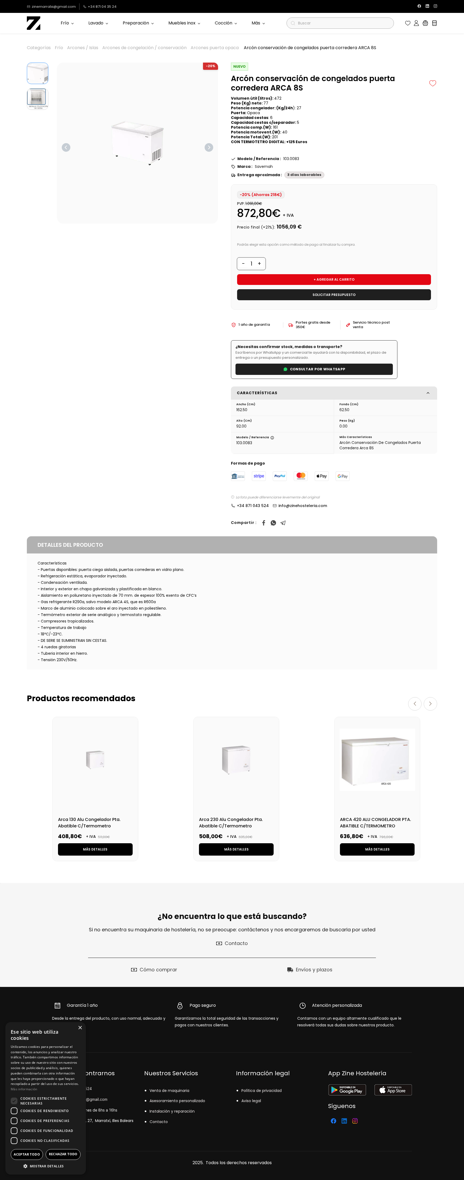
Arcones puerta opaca (215, 48)
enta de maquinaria (170, 1090)
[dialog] (45, 1098)
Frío (59, 48)
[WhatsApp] (273, 523)
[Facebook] (263, 523)
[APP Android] (347, 1088)
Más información (24, 1089)
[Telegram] (283, 523)
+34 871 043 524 (253, 506)
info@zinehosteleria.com (302, 506)
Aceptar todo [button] (27, 1154)
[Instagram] (355, 1121)
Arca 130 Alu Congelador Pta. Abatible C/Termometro (89, 822)
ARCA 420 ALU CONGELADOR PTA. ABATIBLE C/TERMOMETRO (375, 822)
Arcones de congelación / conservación (144, 48)
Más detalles (95, 849)
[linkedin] (427, 6)
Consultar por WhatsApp (318, 369)
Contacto (159, 1121)
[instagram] (435, 6)
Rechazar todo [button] (63, 1154)
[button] (408, 23)
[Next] (209, 147)
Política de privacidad (261, 1090)
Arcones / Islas (82, 48)
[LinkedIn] (344, 1121)
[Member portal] (416, 23)
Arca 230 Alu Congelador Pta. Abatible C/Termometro (231, 822)
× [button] (80, 1028)
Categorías (39, 48)
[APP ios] (393, 1088)
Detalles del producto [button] (70, 545)
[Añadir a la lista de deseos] (433, 83)
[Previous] (66, 147)
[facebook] (419, 6)
